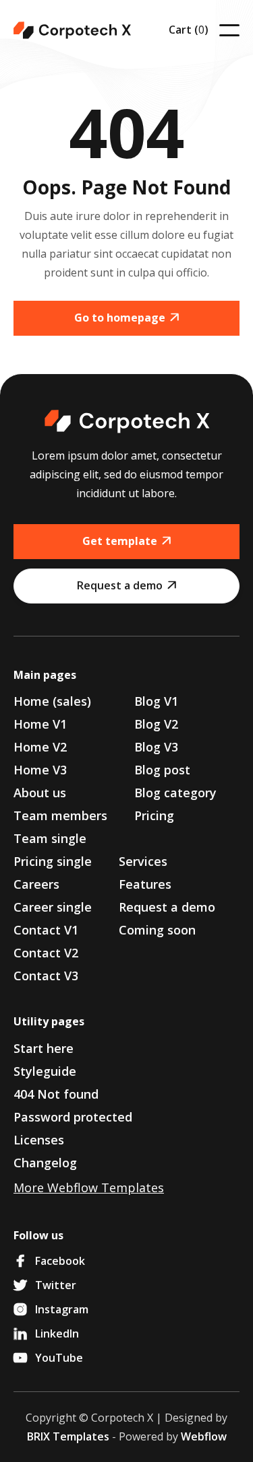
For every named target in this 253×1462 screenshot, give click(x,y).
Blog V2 (156, 724)
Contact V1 (45, 929)
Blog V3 (156, 746)
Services (143, 861)
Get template (126, 541)
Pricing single (52, 861)
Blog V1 (156, 701)
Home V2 (40, 746)
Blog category (175, 792)
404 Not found (56, 1094)
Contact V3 (45, 975)
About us (39, 792)
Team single (49, 838)
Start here (43, 1048)
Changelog (45, 1162)
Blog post (162, 769)
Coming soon (157, 929)
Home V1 (40, 724)
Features (145, 884)
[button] (188, 30)
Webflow (204, 1436)
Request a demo (127, 585)
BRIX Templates (68, 1436)
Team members (60, 815)
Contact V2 (45, 952)
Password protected (72, 1116)
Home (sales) (52, 701)
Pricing (154, 815)
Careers (36, 884)
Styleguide (44, 1071)
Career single (52, 907)
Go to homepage (126, 317)
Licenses (38, 1139)
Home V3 (40, 769)
